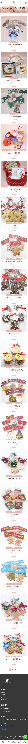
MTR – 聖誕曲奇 (14, 514)
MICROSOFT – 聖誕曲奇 (14, 297)
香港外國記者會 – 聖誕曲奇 (14, 261)
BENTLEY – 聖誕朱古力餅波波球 (14, 370)
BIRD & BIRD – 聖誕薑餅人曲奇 (14, 623)
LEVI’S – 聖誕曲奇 (14, 225)
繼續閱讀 (14, 50)
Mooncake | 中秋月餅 (14, 150)
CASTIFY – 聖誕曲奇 (14, 406)
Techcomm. (17, 738)
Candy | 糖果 (8, 186)
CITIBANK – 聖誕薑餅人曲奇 (14, 659)
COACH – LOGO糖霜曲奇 (14, 81)
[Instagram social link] (5, 729)
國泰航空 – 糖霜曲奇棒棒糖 (14, 44)
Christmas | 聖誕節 (11, 222)
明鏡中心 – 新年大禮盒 (14, 189)
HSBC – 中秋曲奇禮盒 (14, 153)
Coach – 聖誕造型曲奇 (14, 442)
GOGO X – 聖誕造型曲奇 (14, 587)
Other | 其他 (22, 150)
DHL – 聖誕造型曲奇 (14, 550)
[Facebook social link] (3, 729)
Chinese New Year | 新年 (17, 186)
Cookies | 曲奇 (14, 41)
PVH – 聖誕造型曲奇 (14, 478)
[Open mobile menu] (1, 2)
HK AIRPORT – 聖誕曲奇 (14, 334)
